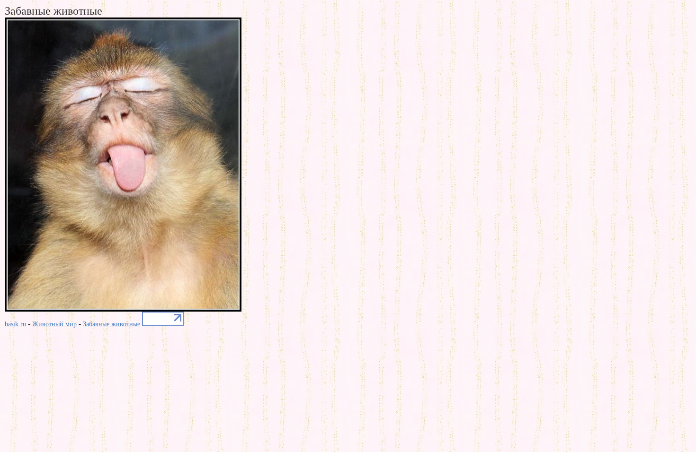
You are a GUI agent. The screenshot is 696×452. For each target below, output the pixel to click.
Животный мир (54, 324)
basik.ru (15, 324)
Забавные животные (111, 324)
